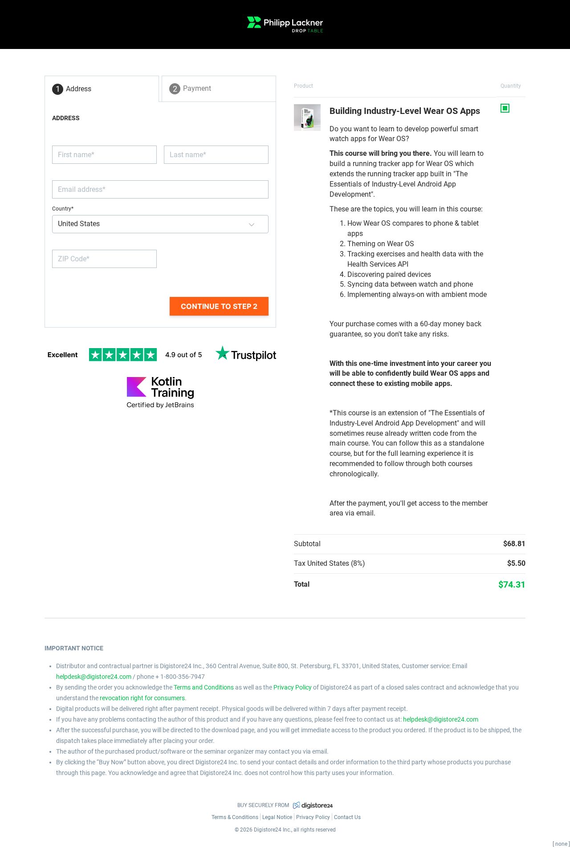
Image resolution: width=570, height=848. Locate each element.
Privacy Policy (292, 687)
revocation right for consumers (142, 698)
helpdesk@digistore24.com (93, 676)
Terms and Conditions (204, 687)
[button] (251, 224)
